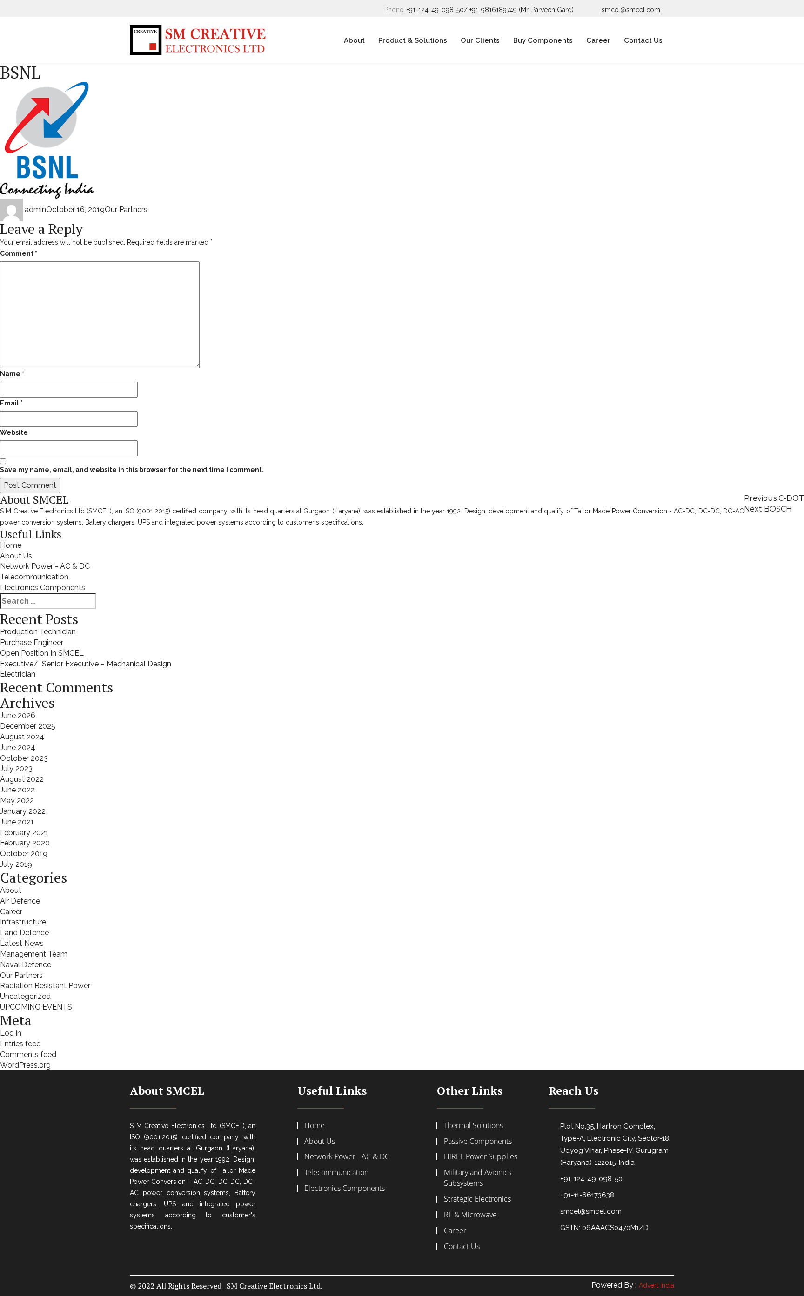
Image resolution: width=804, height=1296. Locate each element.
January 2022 (23, 811)
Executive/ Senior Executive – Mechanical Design (85, 663)
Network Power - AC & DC (45, 566)
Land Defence (24, 932)
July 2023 (16, 768)
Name (12, 374)
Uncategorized (25, 996)
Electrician (17, 674)
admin (35, 209)
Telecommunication (34, 576)
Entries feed (20, 1043)
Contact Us (643, 40)
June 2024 (17, 747)
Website (14, 432)
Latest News (22, 943)
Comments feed (28, 1054)
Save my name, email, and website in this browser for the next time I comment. (132, 469)
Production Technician (38, 631)
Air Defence (20, 901)
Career (598, 40)
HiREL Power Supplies (480, 1156)
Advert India (656, 1285)
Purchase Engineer (31, 642)
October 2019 (23, 853)
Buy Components (543, 40)
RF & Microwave (470, 1215)
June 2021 (17, 821)
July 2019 (16, 864)
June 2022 (17, 789)
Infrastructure (23, 921)
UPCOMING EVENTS (36, 1007)
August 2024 (22, 736)
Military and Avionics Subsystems (477, 1177)
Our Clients (480, 40)
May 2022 (17, 800)
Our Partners (126, 209)
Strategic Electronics (477, 1199)
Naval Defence (25, 964)
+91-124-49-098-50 (591, 1179)
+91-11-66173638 (587, 1195)
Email (11, 403)
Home (10, 545)
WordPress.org (25, 1065)
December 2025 (27, 726)
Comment (18, 253)
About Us (16, 556)
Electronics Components (42, 587)
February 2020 (25, 842)
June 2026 (17, 715)
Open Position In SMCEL (42, 653)
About (354, 40)
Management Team (33, 954)
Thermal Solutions (473, 1125)
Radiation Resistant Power (45, 985)
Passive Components (478, 1141)
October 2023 (24, 758)
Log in (10, 1033)
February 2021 (24, 832)
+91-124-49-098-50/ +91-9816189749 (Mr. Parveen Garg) (490, 9)
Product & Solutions (412, 40)
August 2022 (22, 779)
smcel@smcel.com (631, 9)
